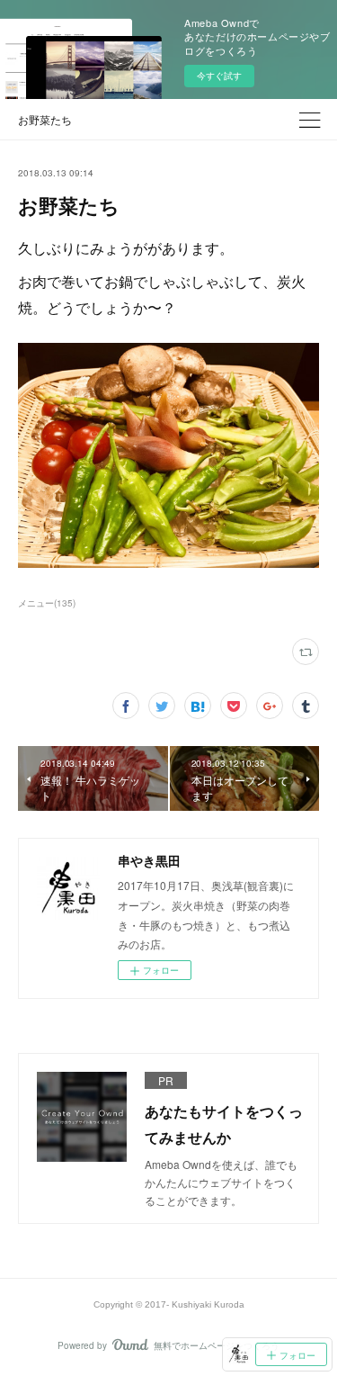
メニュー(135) (46, 603)
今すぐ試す (219, 75)
